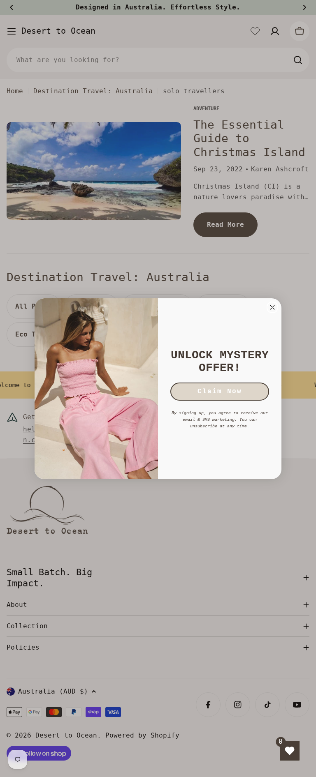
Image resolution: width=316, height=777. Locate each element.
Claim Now (220, 391)
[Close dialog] (272, 307)
